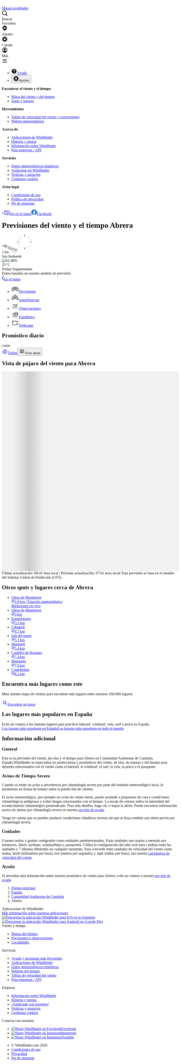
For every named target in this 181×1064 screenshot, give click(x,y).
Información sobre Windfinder (33, 146)
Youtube (68, 1037)
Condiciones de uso (26, 195)
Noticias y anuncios (26, 175)
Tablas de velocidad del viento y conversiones (45, 117)
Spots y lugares (22, 101)
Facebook (44, 214)
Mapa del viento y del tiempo (33, 97)
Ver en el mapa (20, 214)
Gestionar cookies (24, 179)
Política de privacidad (27, 199)
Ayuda (22, 73)
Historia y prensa (24, 142)
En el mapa (12, 279)
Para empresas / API (26, 150)
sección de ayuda (91, 810)
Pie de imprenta (22, 203)
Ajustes (24, 80)
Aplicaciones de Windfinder (32, 137)
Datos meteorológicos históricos (35, 166)
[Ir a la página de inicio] (2, 4)
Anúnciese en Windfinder (30, 170)
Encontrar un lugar (21, 704)
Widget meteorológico (27, 121)
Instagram (69, 1033)
